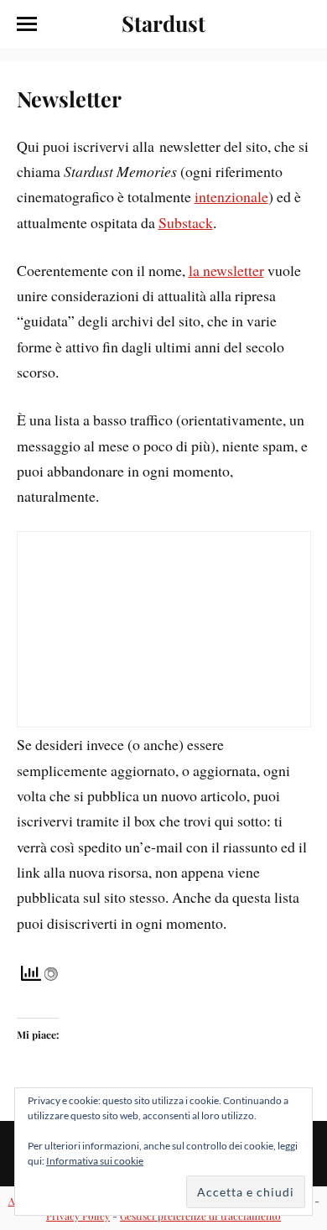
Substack (185, 222)
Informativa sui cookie (94, 1160)
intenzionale (231, 196)
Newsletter (69, 98)
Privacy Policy (78, 1215)
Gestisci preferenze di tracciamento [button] (200, 1215)
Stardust (163, 22)
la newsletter (226, 270)
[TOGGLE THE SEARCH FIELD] (301, 24)
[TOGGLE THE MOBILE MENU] (27, 24)
